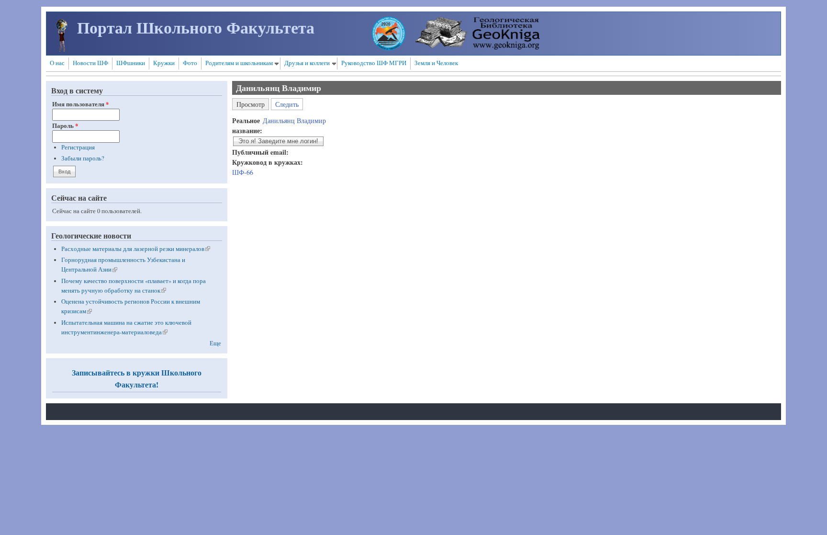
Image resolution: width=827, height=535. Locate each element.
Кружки (164, 63)
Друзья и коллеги (307, 63)
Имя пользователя (80, 104)
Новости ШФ (90, 63)
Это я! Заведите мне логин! (278, 141)
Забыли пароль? (82, 158)
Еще (215, 343)
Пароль (65, 125)
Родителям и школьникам (239, 63)
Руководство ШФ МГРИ (373, 63)
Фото (190, 63)
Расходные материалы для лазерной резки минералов (135, 249)
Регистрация (78, 147)
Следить (287, 104)
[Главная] (61, 48)
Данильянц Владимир (294, 120)
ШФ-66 (242, 172)
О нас (57, 63)
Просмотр (252, 103)
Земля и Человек (436, 63)
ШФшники (130, 63)
